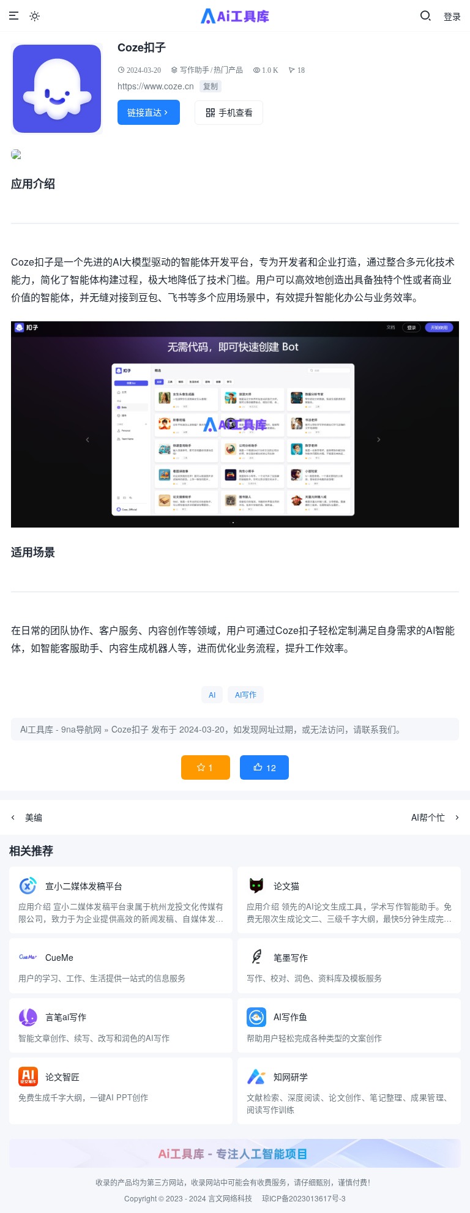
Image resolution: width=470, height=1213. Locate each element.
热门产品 (228, 70)
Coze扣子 (130, 729)
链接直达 (148, 112)
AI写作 (245, 694)
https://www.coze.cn (156, 86)
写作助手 (194, 70)
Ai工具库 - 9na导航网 (61, 729)
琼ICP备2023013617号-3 (304, 1198)
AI (212, 694)
